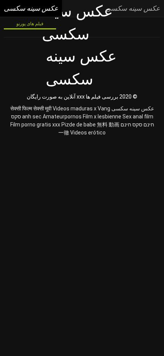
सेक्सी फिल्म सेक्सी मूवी (30, 108)
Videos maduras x (74, 108)
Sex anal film (137, 116)
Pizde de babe (78, 124)
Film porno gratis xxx (35, 124)
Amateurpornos (62, 116)
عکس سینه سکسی (132, 108)
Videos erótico (88, 132)
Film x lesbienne (102, 116)
